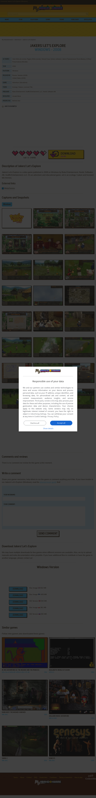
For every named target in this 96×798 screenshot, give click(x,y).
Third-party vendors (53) (44, 401)
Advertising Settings (38, 414)
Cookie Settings (40, 416)
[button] (48, 428)
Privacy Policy (53, 416)
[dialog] (48, 399)
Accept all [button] (61, 423)
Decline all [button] (34, 423)
